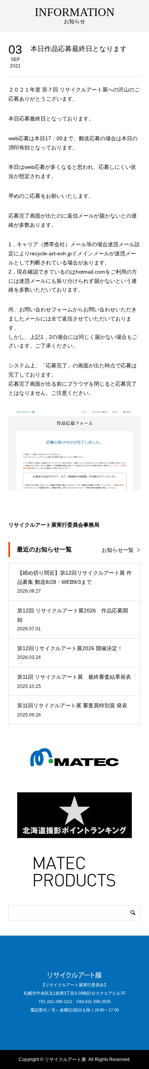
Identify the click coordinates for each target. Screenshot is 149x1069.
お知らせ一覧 (118, 550)
